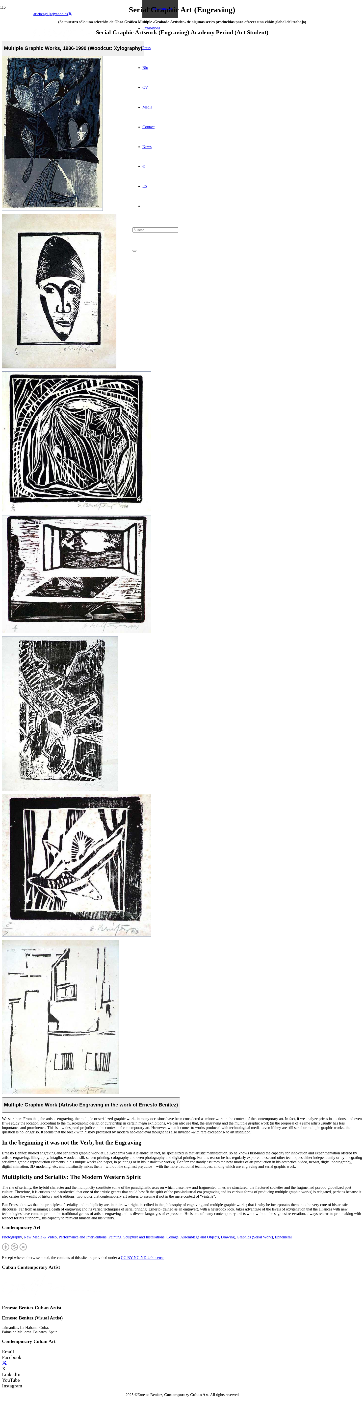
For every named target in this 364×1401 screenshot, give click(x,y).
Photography (12, 1237)
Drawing (228, 1237)
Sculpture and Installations (143, 1237)
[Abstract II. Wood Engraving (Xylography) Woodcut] (52, 209)
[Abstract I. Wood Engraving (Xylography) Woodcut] (60, 789)
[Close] (134, 251)
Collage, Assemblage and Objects (192, 1237)
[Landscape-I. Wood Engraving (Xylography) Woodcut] (76, 632)
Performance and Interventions (82, 1237)
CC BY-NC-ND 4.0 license (142, 1257)
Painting (114, 1237)
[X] (70, 13)
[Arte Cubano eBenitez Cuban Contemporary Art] (82, 44)
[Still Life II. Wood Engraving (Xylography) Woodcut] (76, 511)
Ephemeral (283, 1237)
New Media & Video (40, 1237)
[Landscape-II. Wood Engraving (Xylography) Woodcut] (60, 1093)
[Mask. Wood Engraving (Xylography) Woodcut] (59, 367)
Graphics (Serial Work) (255, 1237)
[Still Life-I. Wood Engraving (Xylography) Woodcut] (76, 935)
